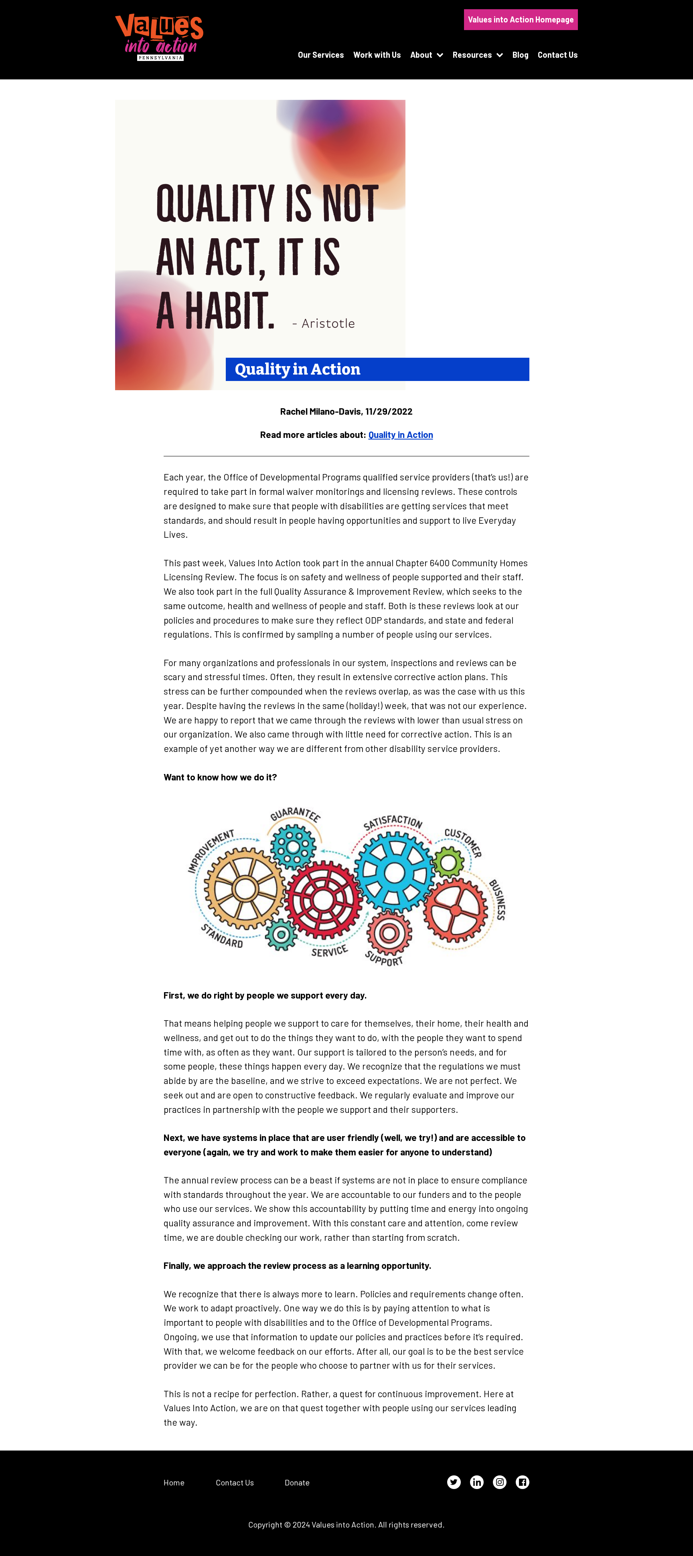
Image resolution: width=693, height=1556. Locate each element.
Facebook (522, 1482)
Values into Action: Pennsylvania (159, 37)
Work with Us (377, 54)
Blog (521, 54)
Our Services (321, 54)
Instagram (500, 1482)
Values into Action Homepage (521, 19)
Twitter (454, 1482)
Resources (472, 54)
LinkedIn (477, 1482)
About (421, 54)
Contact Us (558, 54)
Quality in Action (401, 434)
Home (174, 1482)
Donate (297, 1482)
